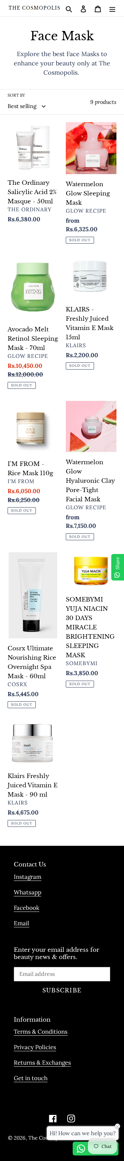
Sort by (16, 95)
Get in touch (31, 1078)
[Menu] (112, 8)
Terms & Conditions (41, 1031)
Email (21, 923)
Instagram (27, 877)
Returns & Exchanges (42, 1062)
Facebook (26, 908)
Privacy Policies (35, 1047)
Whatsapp (27, 892)
